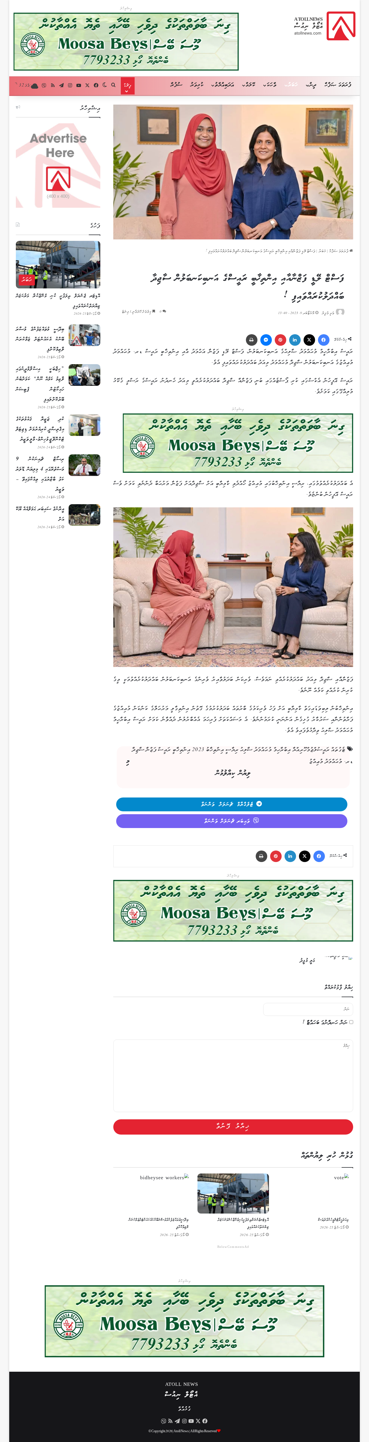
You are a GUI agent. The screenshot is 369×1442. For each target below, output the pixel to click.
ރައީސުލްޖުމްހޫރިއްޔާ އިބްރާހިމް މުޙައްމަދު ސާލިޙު (285, 750)
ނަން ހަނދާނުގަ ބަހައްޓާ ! (325, 1023)
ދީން (312, 85)
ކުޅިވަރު (197, 85)
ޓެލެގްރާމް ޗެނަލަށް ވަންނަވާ (227, 804)
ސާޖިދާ (138, 750)
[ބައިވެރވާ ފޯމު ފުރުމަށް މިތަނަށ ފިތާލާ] (238, 444)
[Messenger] (266, 340)
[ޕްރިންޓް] (251, 340)
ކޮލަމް (250, 85)
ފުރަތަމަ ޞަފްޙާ (339, 251)
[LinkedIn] (295, 340)
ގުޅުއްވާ (184, 1409)
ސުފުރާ (176, 85)
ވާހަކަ (271, 85)
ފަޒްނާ (151, 750)
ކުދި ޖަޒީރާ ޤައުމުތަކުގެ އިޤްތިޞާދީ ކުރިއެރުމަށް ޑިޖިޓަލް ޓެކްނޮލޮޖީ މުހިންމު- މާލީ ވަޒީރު (40, 429)
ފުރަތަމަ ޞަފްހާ (338, 85)
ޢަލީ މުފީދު (328, 313)
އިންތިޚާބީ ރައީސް (174, 750)
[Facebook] (324, 340)
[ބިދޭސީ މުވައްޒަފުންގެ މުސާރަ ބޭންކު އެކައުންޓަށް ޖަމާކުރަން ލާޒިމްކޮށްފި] (84, 335)
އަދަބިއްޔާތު (224, 85)
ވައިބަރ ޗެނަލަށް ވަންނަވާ (227, 821)
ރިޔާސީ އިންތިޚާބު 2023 (215, 750)
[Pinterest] (280, 340)
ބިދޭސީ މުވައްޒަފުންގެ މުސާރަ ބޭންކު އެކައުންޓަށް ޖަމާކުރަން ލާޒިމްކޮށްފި (40, 339)
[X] (309, 340)
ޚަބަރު (293, 85)
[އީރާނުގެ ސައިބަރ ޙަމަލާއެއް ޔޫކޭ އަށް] (84, 515)
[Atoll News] (324, 26)
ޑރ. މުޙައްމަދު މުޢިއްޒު (331, 762)
